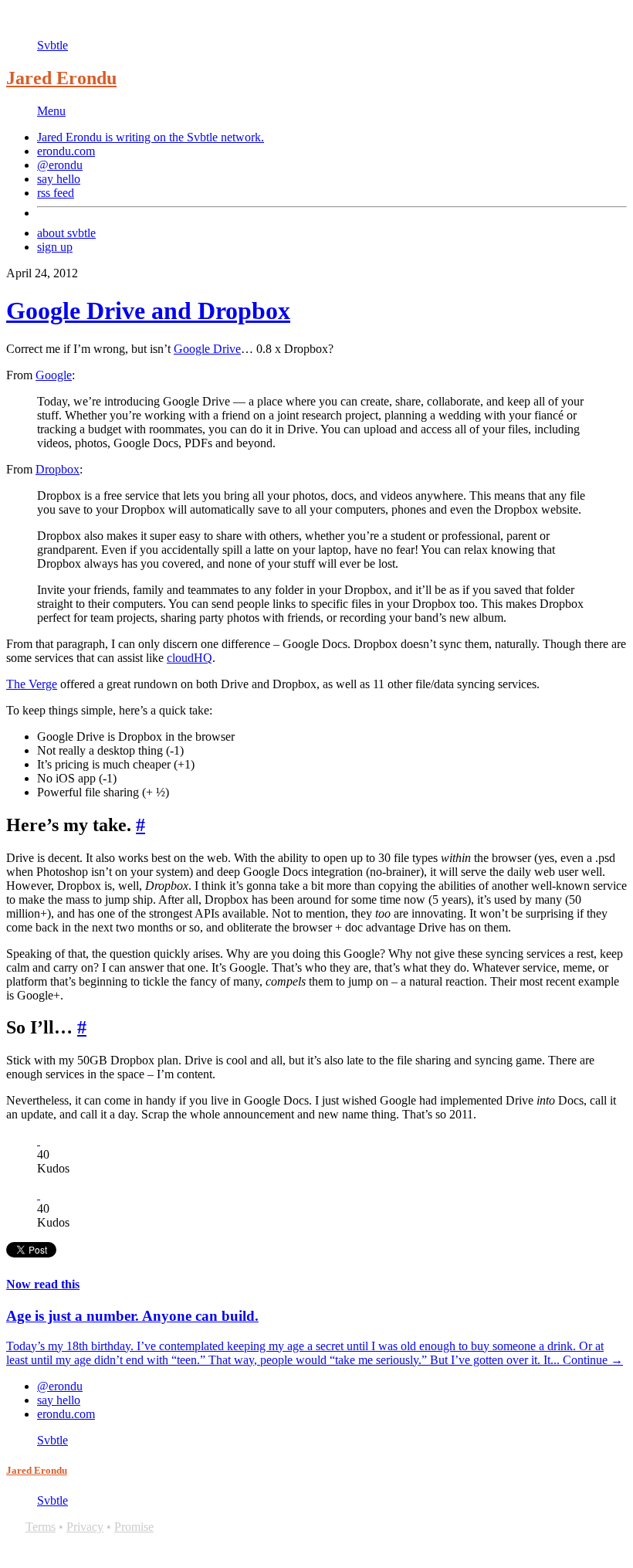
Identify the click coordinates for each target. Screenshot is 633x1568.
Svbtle (52, 45)
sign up (55, 246)
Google (54, 375)
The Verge (31, 684)
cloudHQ (189, 657)
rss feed (55, 192)
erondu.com (66, 151)
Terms (40, 1526)
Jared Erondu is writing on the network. (150, 137)
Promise (134, 1526)
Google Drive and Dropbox (148, 310)
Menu (51, 110)
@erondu (60, 164)
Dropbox (58, 469)
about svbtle (66, 232)
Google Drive (207, 348)
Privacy (84, 1526)
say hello (58, 178)
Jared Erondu (61, 78)
